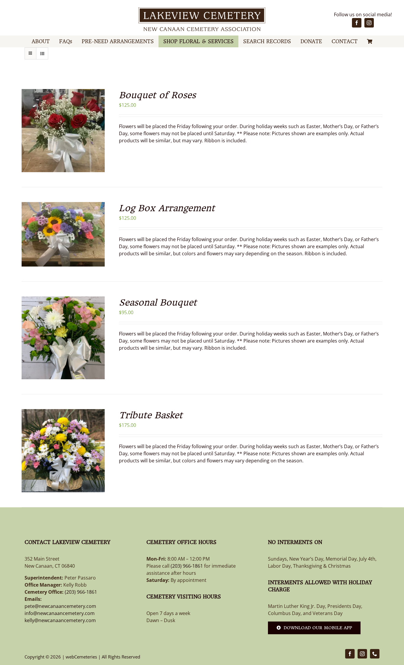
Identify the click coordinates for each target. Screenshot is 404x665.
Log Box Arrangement (167, 208)
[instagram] (369, 23)
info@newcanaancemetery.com (60, 613)
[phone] (374, 653)
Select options (58, 127)
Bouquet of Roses (157, 95)
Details (63, 135)
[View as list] (42, 53)
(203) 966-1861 (81, 592)
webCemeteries (81, 657)
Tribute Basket (150, 415)
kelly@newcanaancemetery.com (60, 620)
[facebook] (356, 23)
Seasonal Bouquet (158, 302)
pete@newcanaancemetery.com (60, 606)
